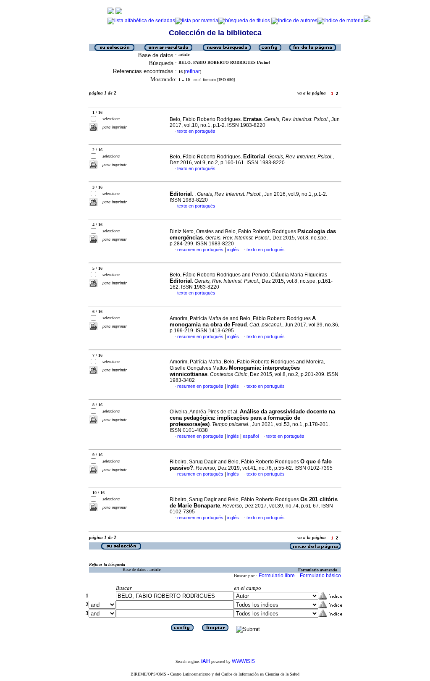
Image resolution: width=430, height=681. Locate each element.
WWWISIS (243, 661)
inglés (233, 249)
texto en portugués (196, 131)
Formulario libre (277, 575)
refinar (192, 71)
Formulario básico (320, 575)
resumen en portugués (200, 249)
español (251, 436)
